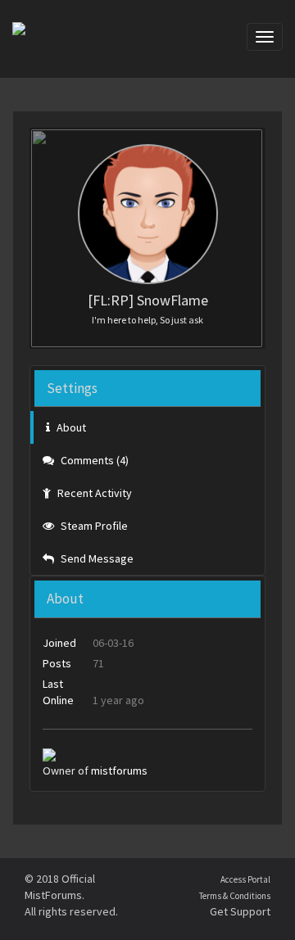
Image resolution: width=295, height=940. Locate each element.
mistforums (119, 770)
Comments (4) (93, 460)
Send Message (96, 558)
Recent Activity (93, 493)
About (70, 427)
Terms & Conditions (234, 896)
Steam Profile (93, 525)
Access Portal (245, 879)
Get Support (240, 911)
